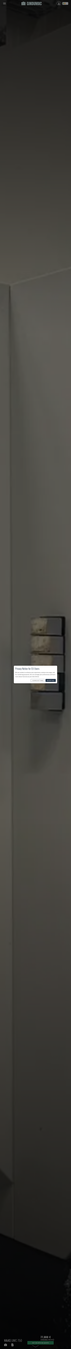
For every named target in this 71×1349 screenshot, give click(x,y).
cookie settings (37, 680)
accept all (50, 680)
